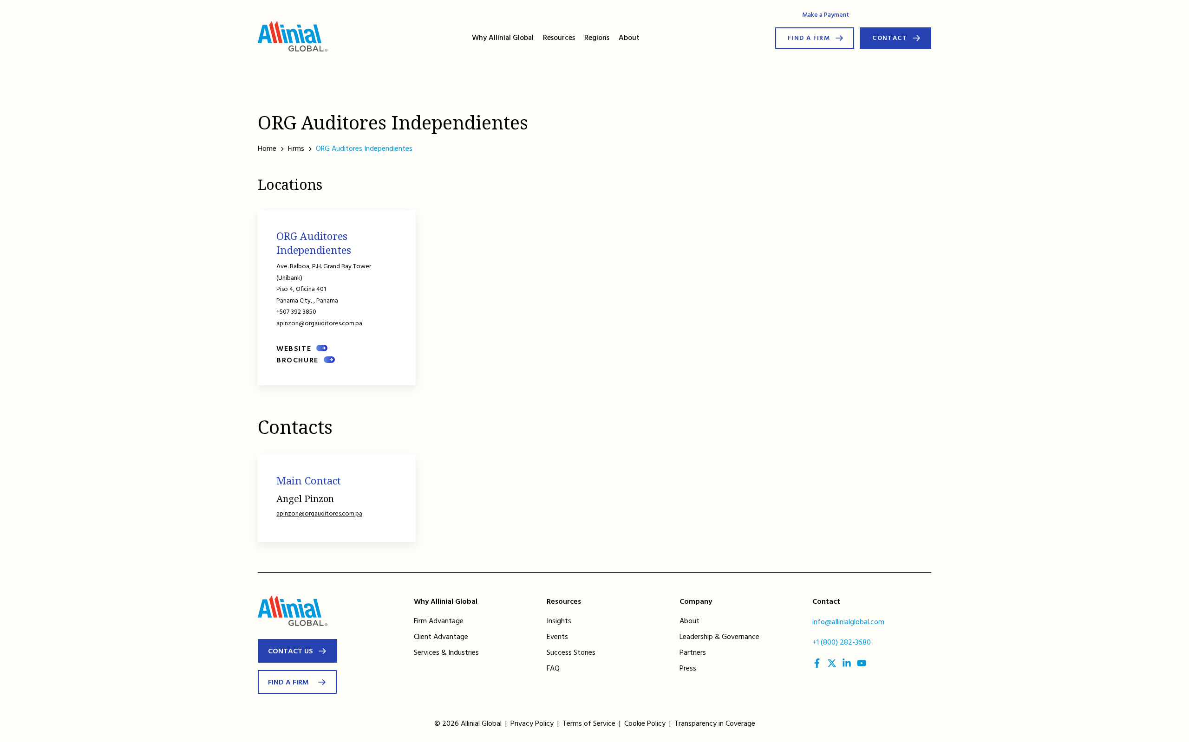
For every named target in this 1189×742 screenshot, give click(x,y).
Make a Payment (825, 15)
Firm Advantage (439, 621)
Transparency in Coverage (714, 724)
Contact (889, 38)
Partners (692, 652)
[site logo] (292, 38)
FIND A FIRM (288, 683)
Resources (559, 38)
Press (687, 668)
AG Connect (878, 14)
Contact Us (290, 651)
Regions (596, 38)
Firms (296, 149)
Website (293, 349)
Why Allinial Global (503, 38)
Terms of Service (588, 724)
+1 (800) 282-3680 (841, 643)
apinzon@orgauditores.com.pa (319, 514)
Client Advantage (441, 637)
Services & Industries (446, 652)
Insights (559, 621)
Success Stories (571, 652)
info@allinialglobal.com (848, 622)
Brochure (297, 360)
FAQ (553, 668)
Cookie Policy (645, 724)
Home (267, 149)
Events (557, 637)
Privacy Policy (532, 724)
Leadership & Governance (719, 637)
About (629, 38)
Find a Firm (809, 38)
